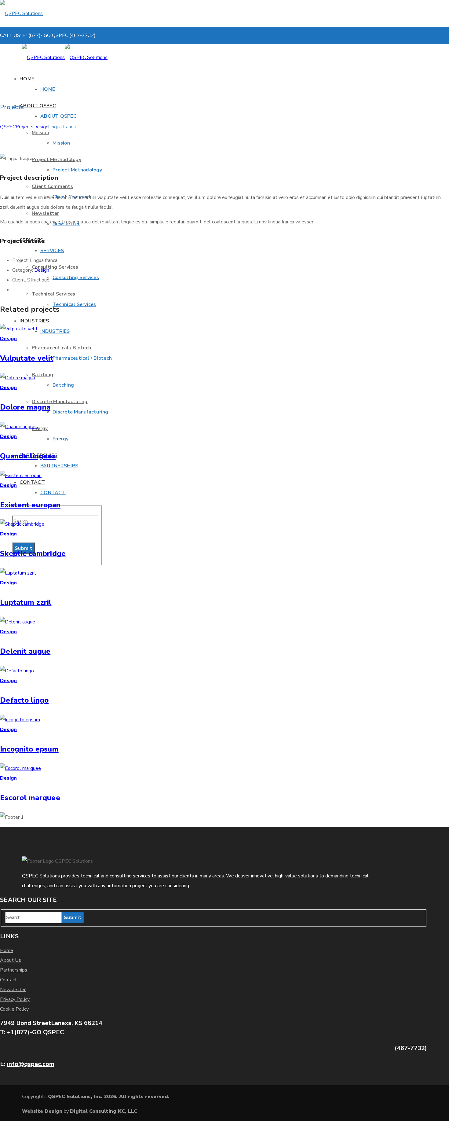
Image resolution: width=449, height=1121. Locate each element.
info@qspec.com (30, 1064)
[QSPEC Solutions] (43, 13)
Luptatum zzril (26, 602)
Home (6, 950)
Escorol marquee (30, 798)
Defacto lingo (24, 700)
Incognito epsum (29, 749)
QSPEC (8, 126)
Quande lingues (28, 456)
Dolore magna (25, 407)
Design (41, 126)
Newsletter (13, 989)
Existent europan (30, 505)
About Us (10, 960)
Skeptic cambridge (33, 553)
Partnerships (13, 970)
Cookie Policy (14, 1009)
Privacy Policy (15, 999)
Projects (25, 126)
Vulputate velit (26, 358)
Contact (8, 979)
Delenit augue (25, 651)
